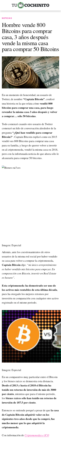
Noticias (7, 18)
